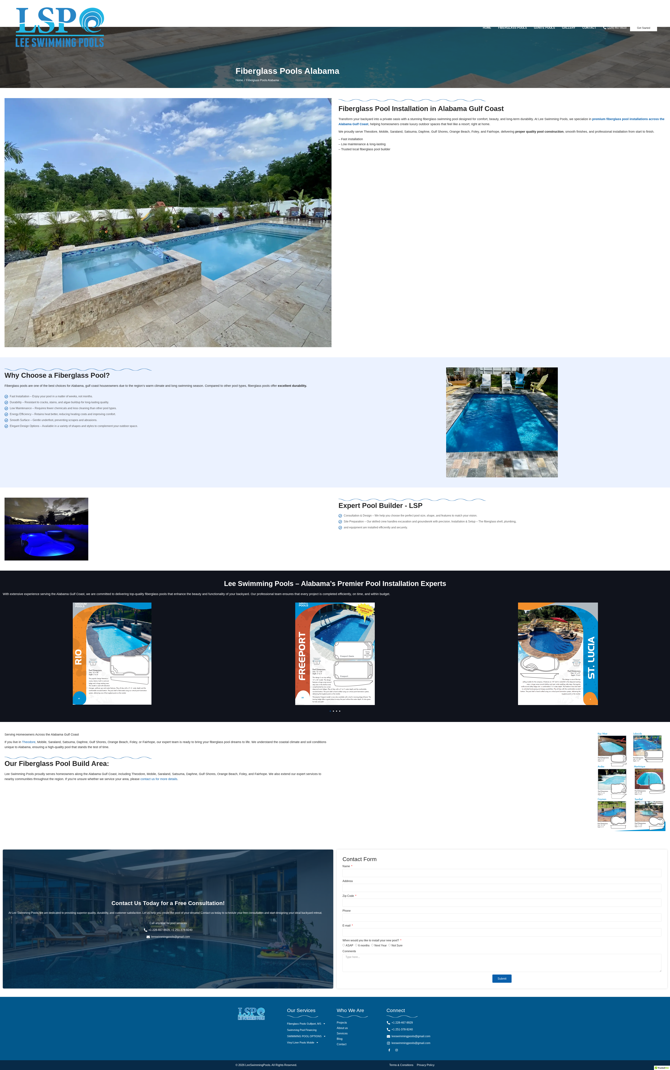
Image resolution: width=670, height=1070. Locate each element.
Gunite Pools (544, 27)
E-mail (347, 925)
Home (487, 27)
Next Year (380, 945)
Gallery (568, 27)
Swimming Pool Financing (302, 1029)
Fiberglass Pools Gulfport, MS (304, 1023)
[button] (330, 711)
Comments (349, 951)
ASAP (349, 945)
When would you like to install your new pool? (371, 940)
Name (347, 866)
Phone (347, 910)
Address (348, 881)
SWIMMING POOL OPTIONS (304, 1036)
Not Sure (397, 945)
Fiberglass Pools (512, 27)
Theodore (28, 742)
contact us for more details (158, 779)
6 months (364, 945)
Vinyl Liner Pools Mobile (300, 1042)
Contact (589, 27)
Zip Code (349, 896)
